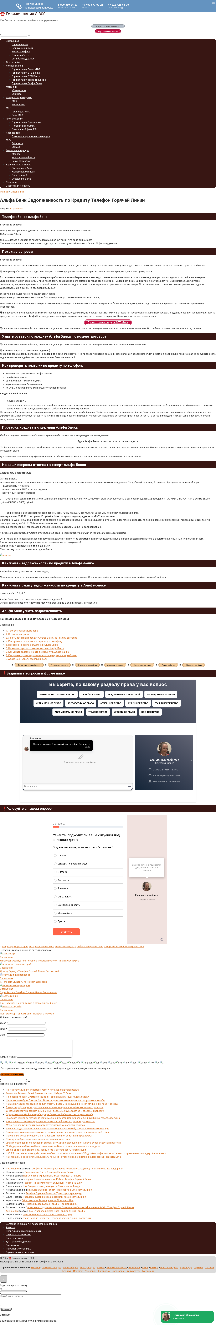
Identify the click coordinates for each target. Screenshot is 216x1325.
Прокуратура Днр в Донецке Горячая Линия (49, 1172)
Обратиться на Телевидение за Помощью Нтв (47, 1200)
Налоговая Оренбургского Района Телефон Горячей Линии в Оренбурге (39, 960)
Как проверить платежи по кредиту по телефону (34, 641)
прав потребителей (133, 946)
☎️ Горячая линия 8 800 (23, 13)
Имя (3, 1023)
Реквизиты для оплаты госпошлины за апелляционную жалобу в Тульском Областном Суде (57, 1128)
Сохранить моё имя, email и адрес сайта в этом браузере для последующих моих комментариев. (57, 1068)
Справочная (12, 41)
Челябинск (134, 1267)
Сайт (2, 1034)
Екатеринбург (87, 1267)
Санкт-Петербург (51, 1267)
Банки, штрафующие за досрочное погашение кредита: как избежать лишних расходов (54, 1107)
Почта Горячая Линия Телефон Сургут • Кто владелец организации (42, 1089)
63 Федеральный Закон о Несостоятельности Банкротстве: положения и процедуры (53, 1146)
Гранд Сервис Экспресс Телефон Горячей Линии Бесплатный (57, 1218)
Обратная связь (14, 1238)
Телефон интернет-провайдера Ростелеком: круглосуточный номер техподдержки (76, 1168)
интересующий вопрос (41, 946)
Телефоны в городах (17, 150)
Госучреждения (14, 118)
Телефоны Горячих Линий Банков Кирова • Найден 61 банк (38, 1093)
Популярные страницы (18, 1248)
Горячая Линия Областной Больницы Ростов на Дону (53, 1182)
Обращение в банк (22, 168)
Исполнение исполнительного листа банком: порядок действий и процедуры (49, 1135)
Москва (16, 154)
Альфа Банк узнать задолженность (26, 659)
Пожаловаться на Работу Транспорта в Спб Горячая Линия (59, 1189)
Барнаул (66, 1271)
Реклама (10, 1227)
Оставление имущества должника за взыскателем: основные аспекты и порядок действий (57, 1132)
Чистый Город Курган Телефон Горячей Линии (51, 1204)
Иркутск (78, 1271)
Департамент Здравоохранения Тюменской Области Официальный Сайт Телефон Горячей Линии (80, 1207)
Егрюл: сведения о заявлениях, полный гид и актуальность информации (46, 1149)
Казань (101, 1267)
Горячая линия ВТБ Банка (26, 72)
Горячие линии (20, 44)
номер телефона (113, 946)
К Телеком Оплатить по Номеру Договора (23, 981)
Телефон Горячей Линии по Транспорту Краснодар (54, 1193)
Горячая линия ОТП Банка (26, 76)
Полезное (11, 182)
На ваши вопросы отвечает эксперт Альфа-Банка (35, 648)
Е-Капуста (17, 143)
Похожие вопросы (17, 634)
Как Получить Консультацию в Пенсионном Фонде (28, 1003)
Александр (12, 1211)
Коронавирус (13, 132)
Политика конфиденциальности (23, 1231)
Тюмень (209, 1267)
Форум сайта (13, 62)
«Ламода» (17, 94)
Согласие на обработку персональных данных (31, 1224)
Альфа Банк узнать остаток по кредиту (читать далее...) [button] (31, 599)
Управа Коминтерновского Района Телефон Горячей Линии (58, 1179)
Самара (154, 1267)
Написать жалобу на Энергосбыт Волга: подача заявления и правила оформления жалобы (55, 1100)
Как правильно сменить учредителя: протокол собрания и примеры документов (50, 1121)
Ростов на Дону (169, 1267)
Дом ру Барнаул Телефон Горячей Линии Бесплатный (29, 971)
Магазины (11, 87)
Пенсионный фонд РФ (24, 129)
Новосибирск (70, 1267)
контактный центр (65, 946)
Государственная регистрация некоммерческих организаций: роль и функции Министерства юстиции (63, 1118)
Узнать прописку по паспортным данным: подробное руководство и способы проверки (55, 1111)
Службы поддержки (23, 58)
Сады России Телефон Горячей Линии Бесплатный (28, 992)
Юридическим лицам (23, 171)
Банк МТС (17, 115)
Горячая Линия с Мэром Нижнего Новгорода (47, 1214)
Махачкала (148, 1271)
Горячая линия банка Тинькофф (29, 79)
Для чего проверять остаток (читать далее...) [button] (25, 350)
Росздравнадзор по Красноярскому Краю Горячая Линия (54, 1196)
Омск (145, 1267)
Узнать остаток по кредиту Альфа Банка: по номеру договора (41, 637)
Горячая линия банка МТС (26, 69)
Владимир (7, 946)
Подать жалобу (20, 175)
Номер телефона (21, 51)
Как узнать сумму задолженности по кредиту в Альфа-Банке (41, 655)
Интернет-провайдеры (19, 97)
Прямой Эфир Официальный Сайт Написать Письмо (52, 1175)
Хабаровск (104, 1271)
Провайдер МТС (21, 111)
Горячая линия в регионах (20, 1252)
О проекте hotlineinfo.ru (18, 1234)
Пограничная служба (23, 125)
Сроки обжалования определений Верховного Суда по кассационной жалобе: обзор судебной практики (63, 1142)
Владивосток (133, 1271)
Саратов (198, 1267)
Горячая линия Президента (26, 122)
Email (3, 1029)
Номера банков (14, 65)
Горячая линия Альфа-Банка (27, 83)
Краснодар (186, 1267)
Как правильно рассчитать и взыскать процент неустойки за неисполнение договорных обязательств (63, 1156)
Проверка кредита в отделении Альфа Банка (32, 644)
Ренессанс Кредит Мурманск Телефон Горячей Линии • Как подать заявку (47, 1096)
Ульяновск (90, 1271)
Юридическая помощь (18, 164)
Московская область (23, 157)
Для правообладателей (18, 1241)
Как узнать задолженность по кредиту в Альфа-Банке (37, 652)
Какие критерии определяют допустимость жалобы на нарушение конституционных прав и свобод (62, 1103)
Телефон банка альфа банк (22, 630)
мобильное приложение (90, 946)
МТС (14, 101)
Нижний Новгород (117, 1267)
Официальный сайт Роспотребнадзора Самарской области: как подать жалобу (49, 1114)
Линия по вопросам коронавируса (31, 136)
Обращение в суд (21, 178)
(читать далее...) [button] (8, 478)
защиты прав (21, 946)
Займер (16, 147)
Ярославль (118, 1271)
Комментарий (8, 1056)
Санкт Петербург (21, 161)
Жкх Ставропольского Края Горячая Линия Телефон (57, 1211)
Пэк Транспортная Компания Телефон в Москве (27, 1013)
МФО (8, 139)
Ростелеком (18, 104)
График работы (20, 55)
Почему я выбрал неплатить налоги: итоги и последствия (38, 1139)
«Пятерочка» (19, 90)
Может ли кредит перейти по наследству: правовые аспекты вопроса (45, 1125)
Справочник (12, 1245)
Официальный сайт (22, 48)
